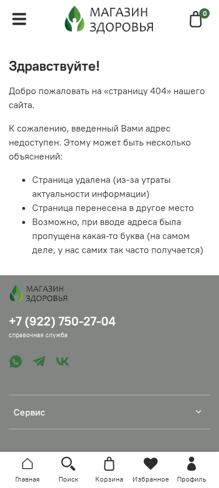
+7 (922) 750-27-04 (62, 321)
